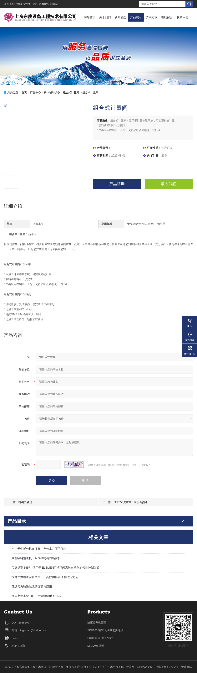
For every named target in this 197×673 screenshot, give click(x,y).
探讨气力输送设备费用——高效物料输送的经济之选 (45, 577)
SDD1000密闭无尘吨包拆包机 (105, 630)
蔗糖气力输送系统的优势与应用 (32, 586)
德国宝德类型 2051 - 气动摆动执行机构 (36, 596)
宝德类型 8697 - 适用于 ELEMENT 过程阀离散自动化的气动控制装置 (56, 567)
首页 (24, 92)
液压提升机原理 (96, 622)
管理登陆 (186, 666)
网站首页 (89, 17)
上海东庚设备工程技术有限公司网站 (36, 3)
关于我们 (105, 17)
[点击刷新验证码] (74, 464)
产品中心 (35, 92)
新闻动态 (120, 17)
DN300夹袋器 (95, 645)
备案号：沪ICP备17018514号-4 (85, 666)
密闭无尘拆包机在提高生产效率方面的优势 (39, 548)
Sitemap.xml (144, 666)
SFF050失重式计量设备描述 (131, 502)
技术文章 (151, 17)
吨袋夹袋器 (25, 502)
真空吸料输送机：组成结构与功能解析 (36, 558)
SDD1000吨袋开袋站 (100, 637)
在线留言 (167, 17)
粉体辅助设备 (52, 92)
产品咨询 (117, 184)
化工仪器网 (127, 666)
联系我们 (182, 17)
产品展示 (136, 17)
